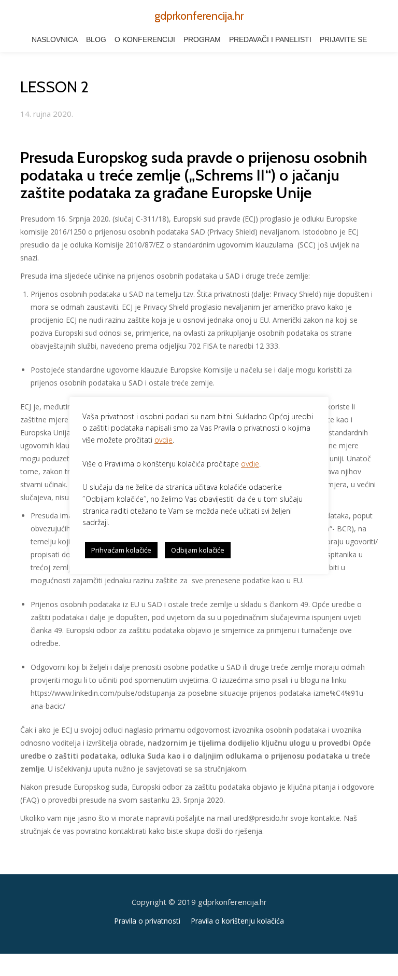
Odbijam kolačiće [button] (197, 550)
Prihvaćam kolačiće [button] (121, 550)
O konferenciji (145, 39)
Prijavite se (343, 39)
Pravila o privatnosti (147, 921)
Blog (96, 39)
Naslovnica (55, 39)
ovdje (163, 440)
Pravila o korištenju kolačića (237, 921)
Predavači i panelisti (270, 39)
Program (202, 39)
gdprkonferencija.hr (199, 15)
